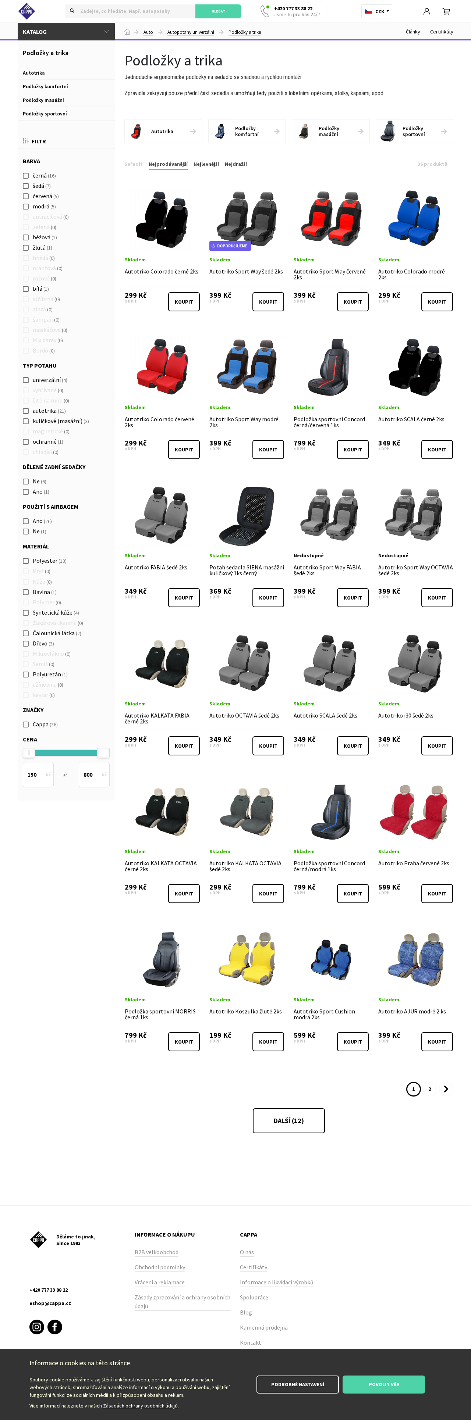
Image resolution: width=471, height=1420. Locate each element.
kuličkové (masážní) (61, 421)
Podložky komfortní (45, 86)
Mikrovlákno (52, 653)
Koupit (184, 301)
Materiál (36, 546)
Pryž (41, 571)
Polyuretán (50, 674)
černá (44, 175)
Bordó (44, 350)
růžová (44, 278)
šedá (42, 185)
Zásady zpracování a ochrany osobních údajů (182, 1302)
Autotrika (34, 72)
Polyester (50, 560)
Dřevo (43, 643)
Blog (246, 1312)
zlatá (43, 309)
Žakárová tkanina (58, 622)
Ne (39, 481)
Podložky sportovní (45, 113)
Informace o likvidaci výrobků (277, 1282)
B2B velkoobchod (156, 1252)
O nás (247, 1252)
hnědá (44, 257)
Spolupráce (254, 1297)
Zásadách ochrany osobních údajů (140, 1405)
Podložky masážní (43, 100)
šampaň (46, 319)
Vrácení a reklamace (160, 1282)
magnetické (51, 431)
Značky (33, 709)
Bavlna (45, 591)
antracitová (51, 216)
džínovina (48, 684)
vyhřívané (48, 390)
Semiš (43, 664)
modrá (44, 206)
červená (46, 196)
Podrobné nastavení (297, 1384)
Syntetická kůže (56, 612)
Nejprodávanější (168, 164)
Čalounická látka (57, 633)
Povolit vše (384, 1384)
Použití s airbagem (50, 506)
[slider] (29, 753)
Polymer (47, 602)
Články (413, 31)
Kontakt (250, 1342)
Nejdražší (236, 164)
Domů (127, 32)
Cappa (45, 724)
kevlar (44, 694)
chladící (46, 451)
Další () (289, 1120)
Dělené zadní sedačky (54, 467)
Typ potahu (40, 365)
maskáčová (50, 329)
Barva (31, 161)
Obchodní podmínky (160, 1267)
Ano (41, 491)
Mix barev (48, 340)
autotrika (49, 410)
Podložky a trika (245, 32)
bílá (41, 288)
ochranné (48, 441)
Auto (148, 32)
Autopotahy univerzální (190, 32)
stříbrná (46, 299)
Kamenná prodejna (264, 1327)
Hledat (218, 11)
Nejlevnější (206, 164)
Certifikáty (441, 31)
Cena (30, 739)
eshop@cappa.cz (50, 1303)
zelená (44, 226)
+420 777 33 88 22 (297, 11)
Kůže (42, 581)
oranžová (48, 268)
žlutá (42, 247)
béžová (45, 237)
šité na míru (51, 400)
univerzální (50, 379)
